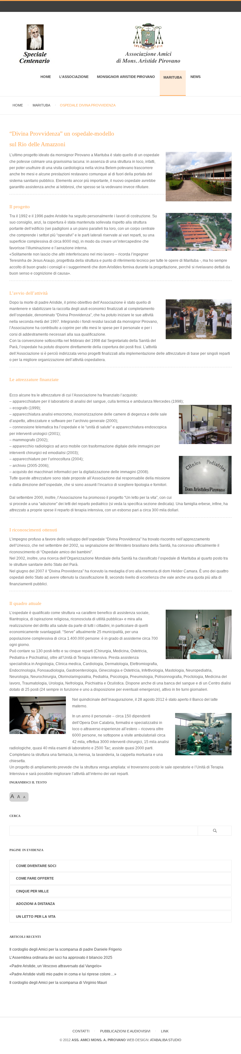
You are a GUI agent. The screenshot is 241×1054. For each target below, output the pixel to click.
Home (45, 77)
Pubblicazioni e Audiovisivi (125, 1031)
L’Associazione (73, 77)
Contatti (80, 1031)
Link (165, 1031)
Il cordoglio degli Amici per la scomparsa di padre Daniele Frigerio (65, 949)
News (195, 77)
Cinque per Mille (32, 891)
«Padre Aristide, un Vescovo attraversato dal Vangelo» (55, 966)
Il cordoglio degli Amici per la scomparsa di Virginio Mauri (58, 982)
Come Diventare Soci (36, 866)
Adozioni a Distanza (35, 904)
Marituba (172, 77)
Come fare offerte (35, 878)
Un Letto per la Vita (36, 916)
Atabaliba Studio (165, 1040)
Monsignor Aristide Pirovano (126, 77)
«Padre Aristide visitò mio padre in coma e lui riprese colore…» (62, 974)
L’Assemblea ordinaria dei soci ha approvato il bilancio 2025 (60, 957)
